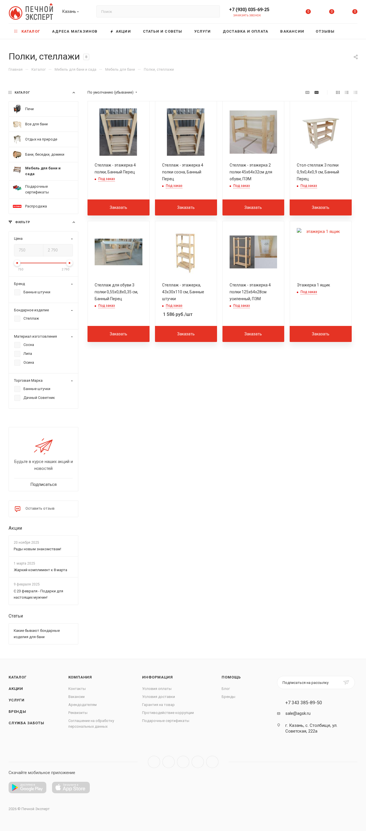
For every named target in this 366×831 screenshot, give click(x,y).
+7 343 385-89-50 (303, 703)
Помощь (231, 677)
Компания (80, 677)
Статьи (16, 616)
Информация (157, 677)
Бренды (17, 711)
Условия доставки (158, 697)
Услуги (17, 700)
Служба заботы (26, 723)
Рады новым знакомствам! (37, 549)
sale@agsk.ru (298, 713)
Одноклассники (198, 762)
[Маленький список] (307, 92)
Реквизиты (77, 713)
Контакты (77, 688)
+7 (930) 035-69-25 (249, 9)
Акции (15, 528)
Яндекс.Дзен (212, 762)
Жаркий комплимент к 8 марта (40, 570)
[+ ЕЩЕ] (349, 31)
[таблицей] (355, 92)
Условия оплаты (157, 688)
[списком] (347, 92)
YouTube (183, 762)
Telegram (168, 762)
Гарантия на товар (158, 705)
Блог (226, 688)
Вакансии (76, 697)
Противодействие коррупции (168, 713)
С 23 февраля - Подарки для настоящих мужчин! (38, 594)
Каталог (18, 677)
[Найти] (213, 11)
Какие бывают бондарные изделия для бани (37, 633)
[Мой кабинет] (285, 12)
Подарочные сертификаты (165, 721)
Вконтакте (154, 762)
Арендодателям (82, 705)
